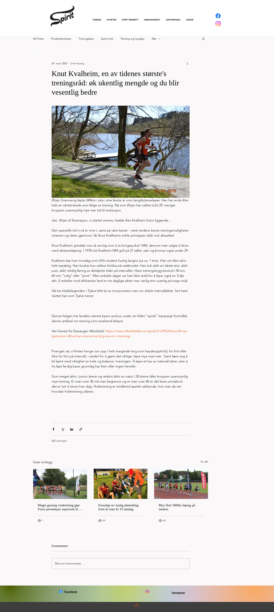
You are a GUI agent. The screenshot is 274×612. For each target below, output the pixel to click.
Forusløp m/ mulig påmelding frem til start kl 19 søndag (118, 507)
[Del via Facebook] (53, 429)
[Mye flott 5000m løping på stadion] (181, 484)
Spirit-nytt (107, 38)
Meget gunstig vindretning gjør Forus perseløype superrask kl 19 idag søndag (60, 507)
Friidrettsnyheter (61, 38)
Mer (154, 38)
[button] (130, 19)
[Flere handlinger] (187, 63)
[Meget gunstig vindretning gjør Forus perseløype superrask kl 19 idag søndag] (60, 484)
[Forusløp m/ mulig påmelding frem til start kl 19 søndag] (121, 484)
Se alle (204, 461)
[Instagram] (218, 23)
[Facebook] (218, 15)
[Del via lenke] (81, 429)
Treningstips (86, 38)
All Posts (38, 38)
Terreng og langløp (132, 38)
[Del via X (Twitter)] (62, 429)
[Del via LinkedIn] (71, 429)
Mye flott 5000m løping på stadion (177, 507)
